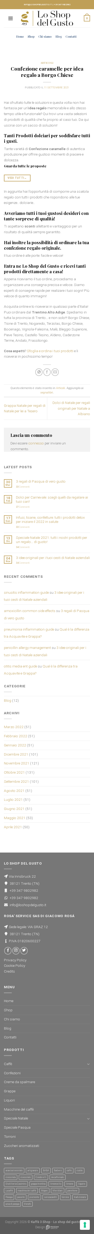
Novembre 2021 (16, 763)
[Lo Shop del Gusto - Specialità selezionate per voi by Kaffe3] (47, 18)
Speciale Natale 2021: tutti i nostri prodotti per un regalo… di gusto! (51, 539)
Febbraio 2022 (15, 736)
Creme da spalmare (19, 1082)
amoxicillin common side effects (29, 611)
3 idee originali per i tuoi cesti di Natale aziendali (53, 558)
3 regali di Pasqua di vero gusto (41, 481)
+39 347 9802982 (62, 4)
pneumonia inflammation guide (29, 629)
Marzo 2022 (14, 727)
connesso (36, 443)
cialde (80, 1170)
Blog (58, 36)
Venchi (27, 1204)
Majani (44, 1190)
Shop (31, 36)
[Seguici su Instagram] (16, 951)
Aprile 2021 (13, 827)
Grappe (9, 1091)
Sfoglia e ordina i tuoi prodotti (50, 351)
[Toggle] (88, 1064)
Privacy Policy (15, 960)
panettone (72, 1190)
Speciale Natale (16, 1118)
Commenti (23, 486)
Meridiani (57, 1190)
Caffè (8, 1064)
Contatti (71, 36)
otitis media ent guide (20, 666)
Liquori (9, 1100)
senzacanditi (50, 1197)
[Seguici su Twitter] (24, 951)
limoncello (55, 1183)
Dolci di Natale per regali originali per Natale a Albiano (71, 408)
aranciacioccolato (14, 1170)
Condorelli (41, 1177)
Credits (9, 971)
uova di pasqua (12, 1204)
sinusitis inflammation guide (26, 592)
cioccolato (25, 1177)
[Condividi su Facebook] (47, 372)
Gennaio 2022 (15, 745)
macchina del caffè (27, 1190)
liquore (81, 1183)
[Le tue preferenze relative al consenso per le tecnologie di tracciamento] (85, 1225)
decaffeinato (57, 1177)
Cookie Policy (14, 965)
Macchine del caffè (19, 1109)
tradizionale (80, 1197)
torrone (65, 1197)
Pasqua (9, 1197)
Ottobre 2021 (14, 772)
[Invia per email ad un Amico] (55, 372)
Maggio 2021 (14, 818)
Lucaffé (9, 1190)
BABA (46, 1170)
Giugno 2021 (14, 809)
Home (20, 36)
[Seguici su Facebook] (7, 951)
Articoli (47, 62)
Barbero (58, 1170)
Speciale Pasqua (17, 1127)
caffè (69, 1170)
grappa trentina (38, 1183)
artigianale (32, 1170)
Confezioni (12, 1073)
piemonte (34, 1197)
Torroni (10, 1136)
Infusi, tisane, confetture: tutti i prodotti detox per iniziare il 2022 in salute (50, 519)
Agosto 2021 (14, 791)
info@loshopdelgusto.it (38, 4)
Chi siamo (45, 36)
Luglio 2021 (13, 799)
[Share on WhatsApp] (39, 372)
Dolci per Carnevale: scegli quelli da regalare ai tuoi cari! (52, 499)
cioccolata (10, 1177)
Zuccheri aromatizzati (21, 1146)
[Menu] (10, 18)
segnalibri (46, 392)
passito (21, 1197)
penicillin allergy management (27, 647)
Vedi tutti (17, 177)
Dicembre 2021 (16, 754)
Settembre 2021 (16, 781)
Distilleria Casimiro (15, 1183)
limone (69, 1183)
